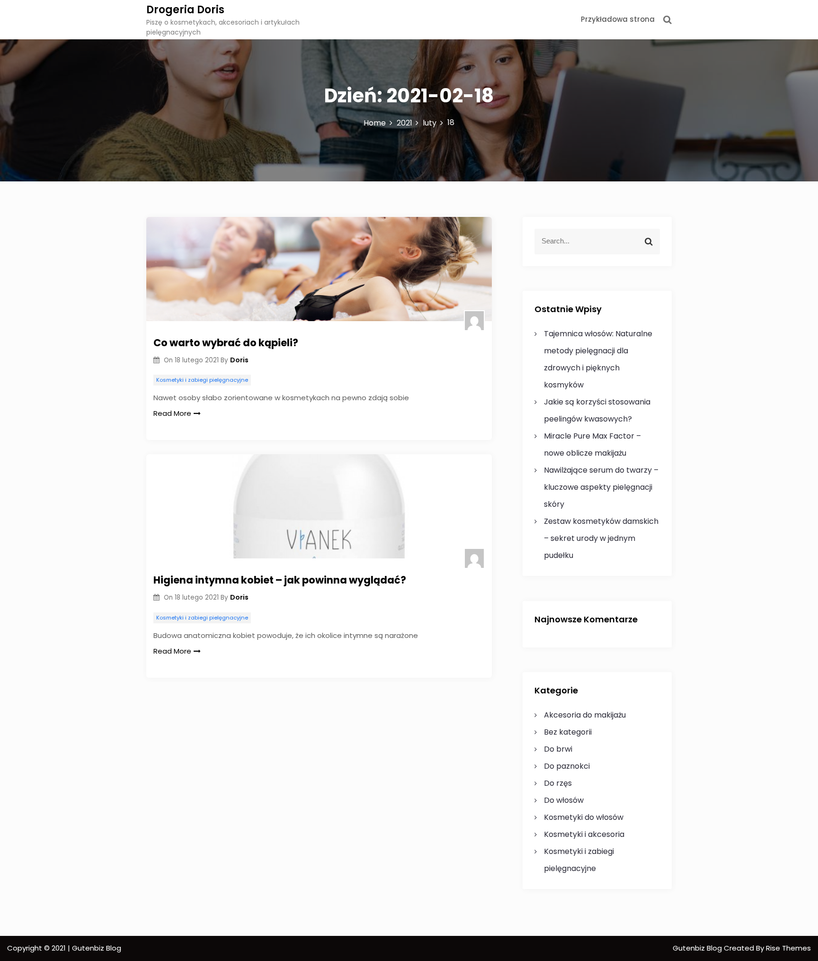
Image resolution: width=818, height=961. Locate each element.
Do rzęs (558, 783)
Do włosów (564, 800)
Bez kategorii (568, 732)
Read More (172, 413)
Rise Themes (788, 948)
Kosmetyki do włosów (583, 817)
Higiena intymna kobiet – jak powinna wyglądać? (279, 580)
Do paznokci (567, 766)
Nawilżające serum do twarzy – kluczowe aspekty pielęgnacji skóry (601, 487)
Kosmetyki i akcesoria (584, 834)
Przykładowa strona (618, 19)
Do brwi (558, 749)
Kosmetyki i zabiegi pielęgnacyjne (202, 380)
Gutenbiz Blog (698, 948)
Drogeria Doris (185, 9)
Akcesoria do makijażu (585, 715)
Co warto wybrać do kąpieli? (225, 343)
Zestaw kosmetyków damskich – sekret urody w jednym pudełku (601, 538)
